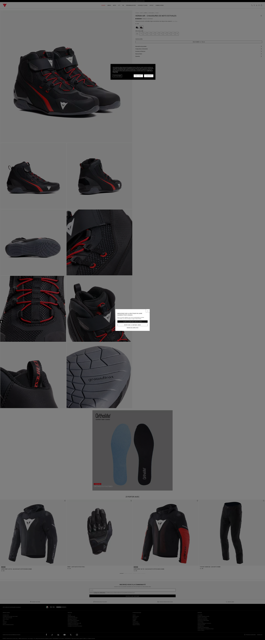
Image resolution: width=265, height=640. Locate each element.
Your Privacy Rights (117, 75)
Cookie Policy (149, 70)
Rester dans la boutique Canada (132, 325)
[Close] (148, 310)
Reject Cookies (138, 75)
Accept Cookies (149, 75)
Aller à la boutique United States (132, 321)
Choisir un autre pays (132, 327)
